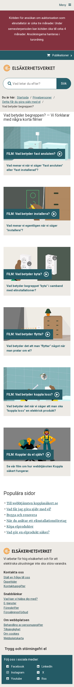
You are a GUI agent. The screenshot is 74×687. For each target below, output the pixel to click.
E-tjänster (10, 603)
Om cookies (11, 633)
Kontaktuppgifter (14, 586)
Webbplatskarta (14, 638)
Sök (64, 83)
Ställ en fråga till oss (17, 577)
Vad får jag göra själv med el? (29, 509)
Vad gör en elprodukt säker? (28, 532)
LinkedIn (46, 666)
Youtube (16, 678)
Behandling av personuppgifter (23, 625)
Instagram (17, 672)
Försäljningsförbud (16, 612)
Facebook (17, 666)
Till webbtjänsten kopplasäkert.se (32, 503)
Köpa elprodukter (20, 526)
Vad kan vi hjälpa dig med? (21, 599)
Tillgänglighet (12, 629)
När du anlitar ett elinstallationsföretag (37, 521)
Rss (44, 678)
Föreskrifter (11, 608)
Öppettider (10, 582)
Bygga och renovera (22, 515)
